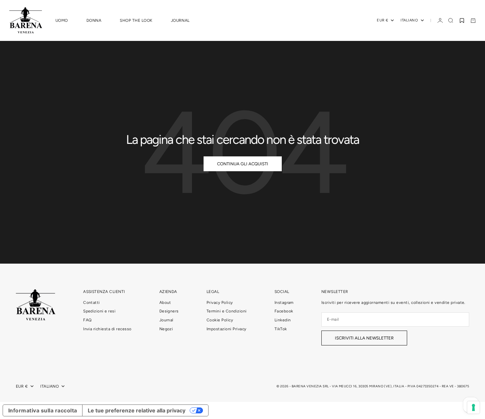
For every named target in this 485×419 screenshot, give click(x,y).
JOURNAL (180, 20)
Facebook (284, 311)
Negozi (166, 329)
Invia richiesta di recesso (107, 329)
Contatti (91, 302)
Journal (166, 320)
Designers (169, 311)
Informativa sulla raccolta (42, 410)
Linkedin (283, 320)
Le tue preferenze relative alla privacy (136, 410)
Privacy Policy (220, 302)
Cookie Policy (220, 320)
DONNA (93, 20)
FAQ (87, 320)
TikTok (281, 329)
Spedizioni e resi (99, 311)
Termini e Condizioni (227, 311)
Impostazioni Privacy (226, 329)
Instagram (284, 302)
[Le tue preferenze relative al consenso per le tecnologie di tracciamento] (473, 407)
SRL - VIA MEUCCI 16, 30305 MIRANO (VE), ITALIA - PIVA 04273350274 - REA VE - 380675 (396, 386)
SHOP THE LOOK (136, 20)
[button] (462, 20)
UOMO (61, 20)
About (165, 302)
